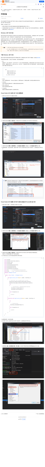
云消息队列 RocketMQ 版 (7, 9)
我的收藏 (41, 18)
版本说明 (38, 57)
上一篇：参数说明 (4, 413)
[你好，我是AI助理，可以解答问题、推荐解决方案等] (38, 4)
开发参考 (24, 9)
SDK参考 (28, 9)
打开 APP (41, 1)
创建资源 (11, 29)
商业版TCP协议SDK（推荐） (36, 9)
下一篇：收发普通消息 (40, 413)
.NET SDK (3, 10)
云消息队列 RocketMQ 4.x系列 (17, 9)
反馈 (24, 419)
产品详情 (22, 18)
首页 (1, 9)
